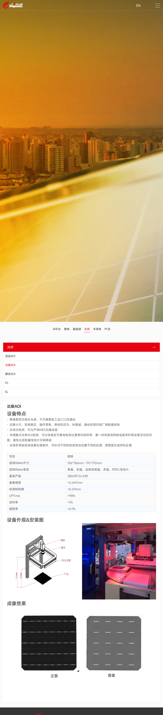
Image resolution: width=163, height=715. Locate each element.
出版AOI (10, 365)
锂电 (67, 329)
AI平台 (57, 329)
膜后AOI (10, 374)
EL (6, 392)
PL (7, 383)
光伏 (87, 329)
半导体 (97, 329)
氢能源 (77, 329)
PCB (107, 329)
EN (138, 5)
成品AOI (10, 356)
